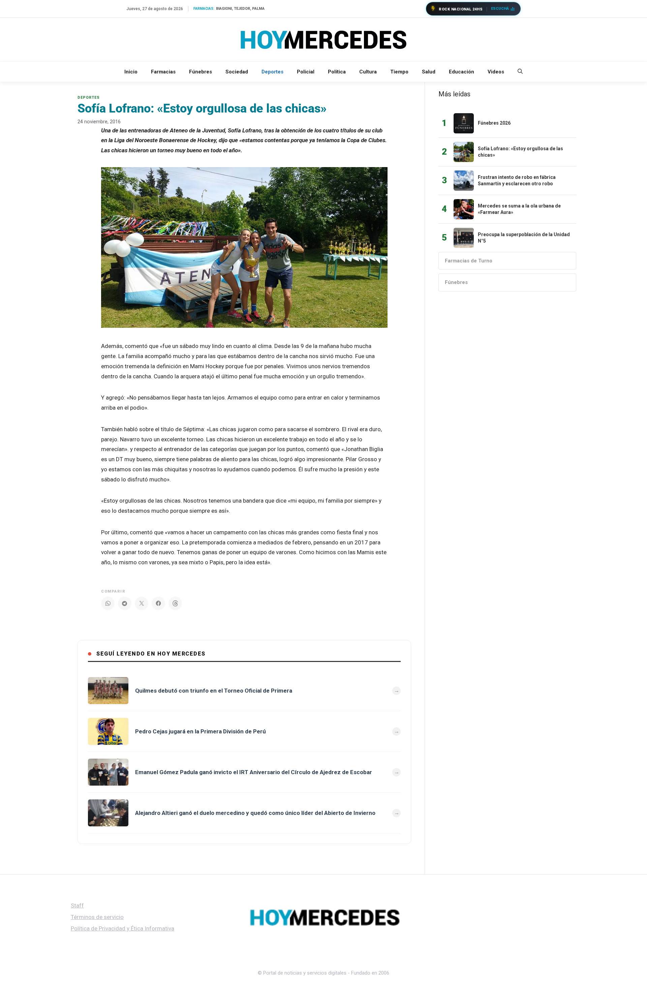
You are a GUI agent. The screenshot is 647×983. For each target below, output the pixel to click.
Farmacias (163, 72)
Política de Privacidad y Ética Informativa (122, 928)
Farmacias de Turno (468, 261)
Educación (461, 72)
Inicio (130, 72)
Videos (496, 72)
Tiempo (399, 72)
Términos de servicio (97, 917)
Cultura (368, 72)
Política (337, 72)
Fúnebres (200, 72)
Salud (428, 72)
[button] (520, 72)
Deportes (272, 72)
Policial (305, 72)
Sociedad (236, 72)
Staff (77, 905)
